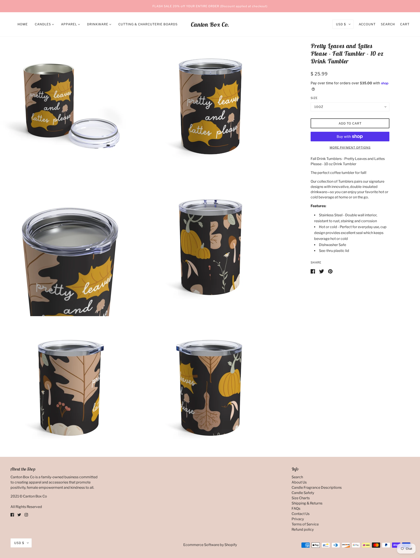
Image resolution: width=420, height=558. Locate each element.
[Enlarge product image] (69, 105)
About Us (299, 482)
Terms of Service (305, 524)
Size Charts (301, 498)
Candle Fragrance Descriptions (317, 487)
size (314, 98)
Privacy (298, 519)
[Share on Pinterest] (330, 271)
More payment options (350, 147)
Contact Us (301, 514)
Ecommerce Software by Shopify (210, 545)
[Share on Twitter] (321, 271)
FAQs (296, 508)
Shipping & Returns (307, 503)
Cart (405, 24)
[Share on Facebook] (313, 271)
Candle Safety (303, 493)
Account (367, 24)
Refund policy (303, 529)
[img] (12, 514)
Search (388, 24)
